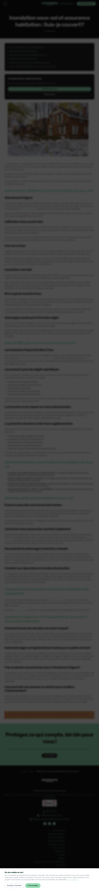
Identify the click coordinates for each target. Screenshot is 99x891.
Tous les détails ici (72, 880)
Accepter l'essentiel (14, 885)
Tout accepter (33, 885)
